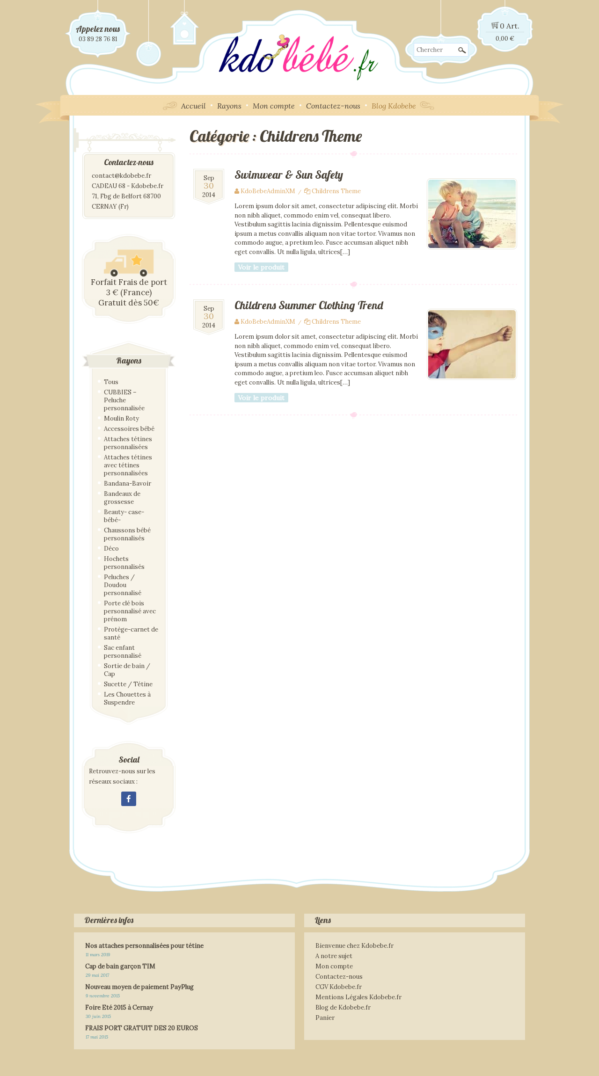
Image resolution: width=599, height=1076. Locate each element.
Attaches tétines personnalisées (128, 443)
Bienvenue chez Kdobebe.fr (354, 946)
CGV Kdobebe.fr (338, 987)
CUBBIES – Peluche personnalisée (124, 400)
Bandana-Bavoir (127, 483)
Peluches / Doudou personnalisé (122, 585)
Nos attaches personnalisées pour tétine (144, 946)
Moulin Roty (121, 418)
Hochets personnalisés (124, 563)
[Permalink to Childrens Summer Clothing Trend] (472, 378)
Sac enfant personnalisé (122, 652)
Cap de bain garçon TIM (120, 966)
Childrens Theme (336, 191)
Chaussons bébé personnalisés (127, 534)
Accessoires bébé (129, 429)
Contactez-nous (333, 105)
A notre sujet (333, 956)
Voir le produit (261, 267)
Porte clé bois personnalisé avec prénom (130, 611)
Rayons (229, 105)
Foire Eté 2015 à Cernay (119, 1007)
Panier (325, 1018)
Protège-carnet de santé (131, 633)
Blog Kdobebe (394, 105)
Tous (111, 382)
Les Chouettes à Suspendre (127, 698)
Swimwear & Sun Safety (288, 174)
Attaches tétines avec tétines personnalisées (128, 465)
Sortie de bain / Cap (127, 670)
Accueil (193, 105)
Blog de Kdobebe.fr (343, 1007)
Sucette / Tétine (128, 684)
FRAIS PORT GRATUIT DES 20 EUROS (141, 1028)
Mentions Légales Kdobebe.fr (358, 997)
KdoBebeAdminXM (268, 191)
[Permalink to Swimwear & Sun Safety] (472, 247)
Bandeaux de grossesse (122, 498)
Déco (111, 549)
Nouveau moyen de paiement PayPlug (139, 987)
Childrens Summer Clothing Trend (308, 305)
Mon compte (274, 105)
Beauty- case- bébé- (124, 516)
